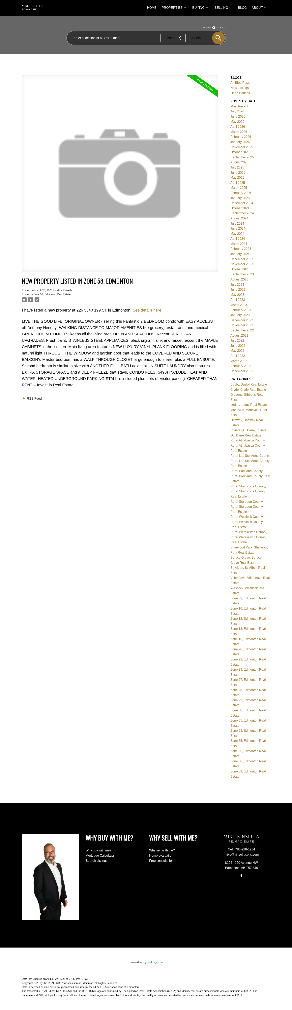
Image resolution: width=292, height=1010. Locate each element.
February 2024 (240, 248)
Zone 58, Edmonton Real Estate (52, 294)
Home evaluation (161, 855)
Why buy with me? (98, 850)
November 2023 (241, 264)
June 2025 (237, 172)
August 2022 (239, 335)
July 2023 (237, 284)
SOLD (222, 27)
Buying (198, 7)
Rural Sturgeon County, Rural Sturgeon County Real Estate (246, 506)
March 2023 (238, 305)
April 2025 (237, 182)
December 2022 (241, 320)
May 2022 (237, 350)
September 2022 (242, 330)
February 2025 (240, 193)
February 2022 (240, 366)
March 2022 (238, 361)
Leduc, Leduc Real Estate (248, 404)
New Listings (239, 88)
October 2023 (239, 269)
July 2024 (237, 223)
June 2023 (237, 289)
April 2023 (237, 299)
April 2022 (237, 355)
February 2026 (240, 136)
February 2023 (240, 310)
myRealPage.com (153, 962)
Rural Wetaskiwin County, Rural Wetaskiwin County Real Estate (248, 537)
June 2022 (237, 345)
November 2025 (241, 147)
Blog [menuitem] (242, 7)
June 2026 (237, 116)
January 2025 (240, 198)
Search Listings (96, 860)
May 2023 (237, 294)
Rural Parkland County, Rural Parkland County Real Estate (250, 476)
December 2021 (241, 371)
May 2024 (237, 233)
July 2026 (237, 111)
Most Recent (239, 106)
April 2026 (237, 126)
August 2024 (239, 218)
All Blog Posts (240, 82)
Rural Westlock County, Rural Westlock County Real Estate (246, 522)
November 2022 (241, 325)
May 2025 (237, 177)
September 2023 (242, 274)
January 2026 (240, 142)
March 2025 (238, 187)
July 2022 (237, 340)
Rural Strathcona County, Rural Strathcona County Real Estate (248, 491)
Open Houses (240, 93)
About (257, 7)
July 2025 (237, 167)
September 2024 (242, 213)
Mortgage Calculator (100, 855)
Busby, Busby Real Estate (248, 384)
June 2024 (237, 228)
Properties (172, 7)
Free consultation (161, 860)
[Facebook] (241, 875)
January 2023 (240, 315)
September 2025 (242, 157)
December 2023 (241, 259)
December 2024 (241, 203)
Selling (221, 7)
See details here (147, 310)
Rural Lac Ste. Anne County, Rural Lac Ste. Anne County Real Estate (250, 461)
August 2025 (239, 162)
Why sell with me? (162, 850)
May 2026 (237, 121)
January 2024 (240, 254)
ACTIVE (207, 27)
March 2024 (238, 243)
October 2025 (239, 152)
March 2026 (238, 131)
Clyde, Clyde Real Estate (248, 389)
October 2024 (239, 208)
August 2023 (239, 279)
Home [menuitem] (152, 7)
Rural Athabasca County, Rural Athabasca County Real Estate (247, 445)
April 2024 (237, 238)
